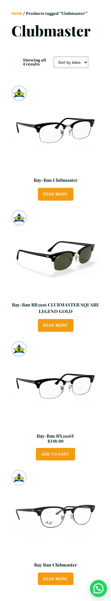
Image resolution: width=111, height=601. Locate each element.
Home (16, 13)
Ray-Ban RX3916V (56, 436)
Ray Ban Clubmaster (55, 565)
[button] (98, 588)
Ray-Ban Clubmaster (56, 180)
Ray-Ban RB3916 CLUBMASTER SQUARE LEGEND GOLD (55, 308)
